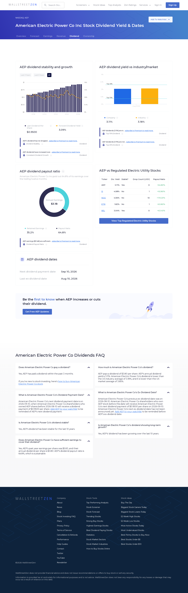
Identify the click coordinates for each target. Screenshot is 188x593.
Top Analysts (114, 5)
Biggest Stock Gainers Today (134, 507)
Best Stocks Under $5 (130, 539)
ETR (103, 204)
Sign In (158, 5)
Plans (59, 521)
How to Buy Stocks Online (98, 549)
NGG (103, 198)
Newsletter (62, 562)
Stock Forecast (93, 512)
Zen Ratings (130, 5)
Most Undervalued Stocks (132, 530)
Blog (59, 512)
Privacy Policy (63, 526)
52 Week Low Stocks (130, 521)
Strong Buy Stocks (94, 521)
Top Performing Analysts (97, 503)
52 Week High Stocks (130, 516)
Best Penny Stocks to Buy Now (135, 535)
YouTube (61, 558)
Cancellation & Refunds (67, 535)
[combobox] (53, 5)
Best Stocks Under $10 (131, 544)
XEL (103, 210)
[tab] (21, 36)
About (59, 503)
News (59, 507)
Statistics (90, 535)
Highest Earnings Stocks (97, 526)
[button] (54, 367)
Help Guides (62, 544)
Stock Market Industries (97, 544)
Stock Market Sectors (96, 539)
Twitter (60, 553)
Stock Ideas (99, 5)
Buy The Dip (126, 503)
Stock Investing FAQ (66, 516)
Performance (63, 539)
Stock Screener (93, 507)
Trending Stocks (93, 516)
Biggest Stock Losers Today (133, 512)
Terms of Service (64, 530)
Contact (60, 549)
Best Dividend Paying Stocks (99, 530)
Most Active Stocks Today (132, 526)
